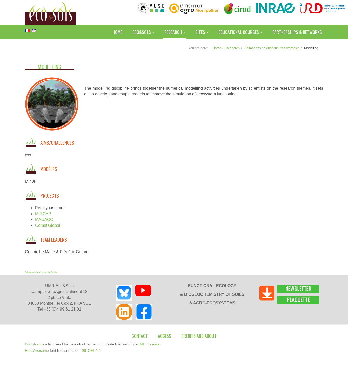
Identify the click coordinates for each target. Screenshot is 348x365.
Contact (140, 335)
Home (117, 32)
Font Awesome (37, 350)
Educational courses (239, 32)
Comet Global (47, 225)
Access (164, 335)
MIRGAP (43, 214)
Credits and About (199, 335)
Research (173, 32)
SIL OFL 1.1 (91, 350)
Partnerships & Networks (297, 32)
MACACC (44, 219)
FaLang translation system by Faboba (41, 272)
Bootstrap (33, 344)
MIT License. (150, 344)
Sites (200, 32)
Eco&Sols (141, 32)
